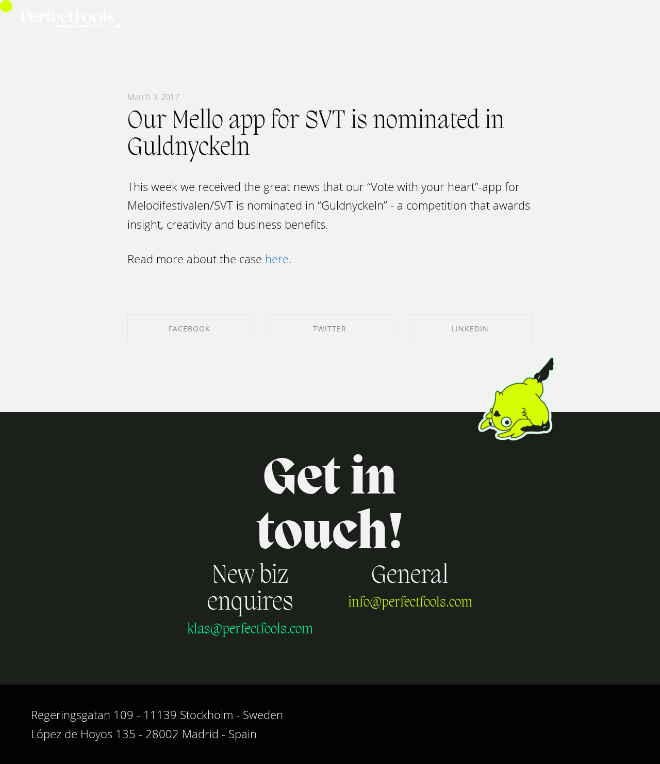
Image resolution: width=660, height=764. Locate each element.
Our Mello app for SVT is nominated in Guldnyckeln (315, 135)
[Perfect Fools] (70, 20)
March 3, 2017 (153, 97)
